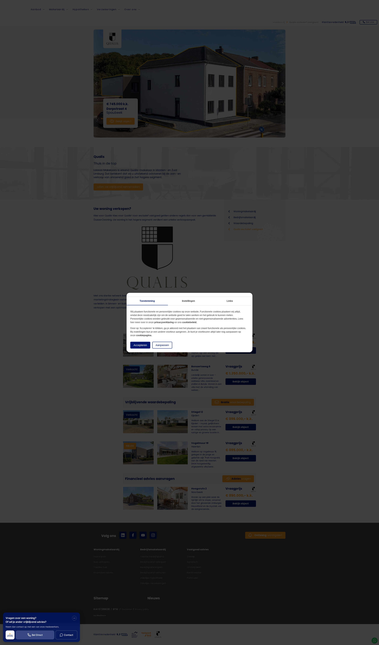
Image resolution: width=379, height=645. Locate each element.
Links (230, 301)
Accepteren (140, 345)
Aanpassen (162, 345)
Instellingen (188, 301)
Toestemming (147, 301)
